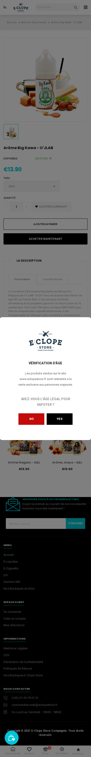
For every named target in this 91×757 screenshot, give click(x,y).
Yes (60, 419)
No (31, 419)
